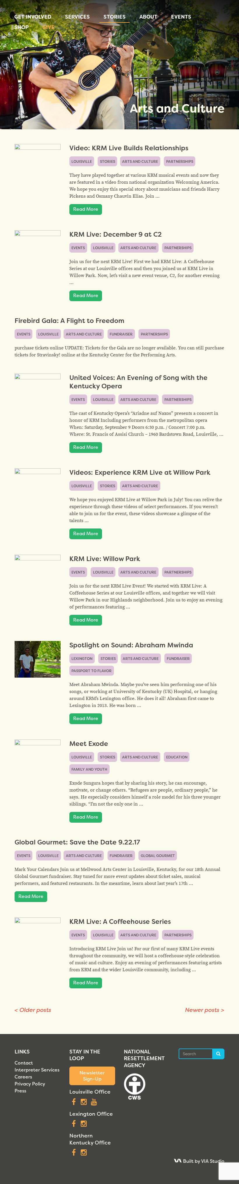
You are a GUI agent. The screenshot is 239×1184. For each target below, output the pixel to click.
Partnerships (179, 161)
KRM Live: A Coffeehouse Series (120, 921)
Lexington (81, 658)
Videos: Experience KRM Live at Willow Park (139, 472)
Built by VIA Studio (203, 1161)
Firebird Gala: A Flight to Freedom (69, 321)
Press (20, 1091)
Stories (114, 16)
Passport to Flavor (91, 670)
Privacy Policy (30, 1084)
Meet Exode (88, 744)
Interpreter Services (37, 1070)
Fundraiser (121, 334)
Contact (24, 1063)
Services (77, 16)
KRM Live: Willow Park (104, 559)
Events (181, 16)
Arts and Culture (140, 161)
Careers (23, 1077)
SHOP (21, 27)
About (148, 16)
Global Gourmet (158, 855)
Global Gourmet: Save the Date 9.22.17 (77, 842)
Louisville (81, 161)
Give (48, 27)
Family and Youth (89, 769)
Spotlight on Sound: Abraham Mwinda (131, 645)
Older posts (33, 1010)
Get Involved (32, 16)
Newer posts (204, 1010)
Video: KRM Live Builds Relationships (128, 148)
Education (176, 757)
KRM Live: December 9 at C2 (115, 234)
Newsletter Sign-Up (92, 1076)
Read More (85, 209)
